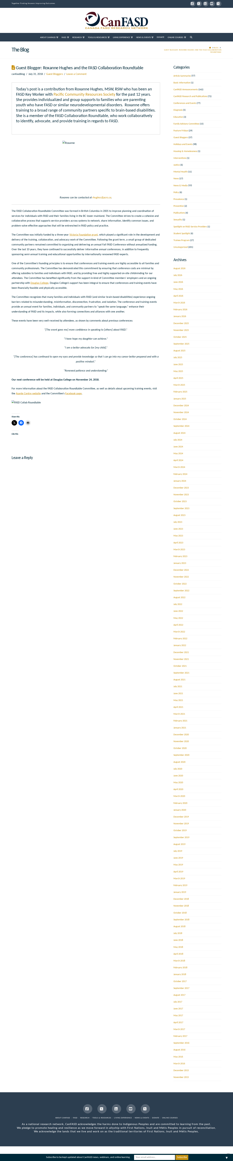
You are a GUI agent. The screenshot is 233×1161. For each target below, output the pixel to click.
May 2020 (178, 782)
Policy (176, 192)
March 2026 (179, 303)
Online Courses (170, 1118)
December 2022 (181, 570)
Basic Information (181, 83)
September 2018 (181, 919)
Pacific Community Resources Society (84, 95)
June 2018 (178, 940)
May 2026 (178, 289)
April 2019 (178, 872)
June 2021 (178, 693)
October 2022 (180, 584)
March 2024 (179, 467)
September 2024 (181, 426)
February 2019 (180, 885)
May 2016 (178, 1057)
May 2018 (178, 947)
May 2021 (178, 700)
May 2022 (178, 618)
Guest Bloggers (54, 74)
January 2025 (179, 399)
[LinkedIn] (205, 3)
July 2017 (177, 1002)
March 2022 (179, 632)
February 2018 (180, 967)
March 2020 (179, 796)
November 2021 (181, 659)
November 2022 (181, 577)
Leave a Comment (76, 74)
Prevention (178, 206)
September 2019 (181, 837)
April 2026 (178, 296)
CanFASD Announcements (185, 89)
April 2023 (178, 543)
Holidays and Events (182, 144)
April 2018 (178, 954)
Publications (179, 213)
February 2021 (180, 721)
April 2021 (178, 707)
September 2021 (181, 673)
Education (178, 117)
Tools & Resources (101, 1118)
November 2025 (181, 330)
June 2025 (178, 364)
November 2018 (181, 906)
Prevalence (178, 199)
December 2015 (181, 1070)
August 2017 (179, 995)
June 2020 (178, 776)
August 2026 (179, 268)
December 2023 (181, 488)
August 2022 (179, 597)
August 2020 (179, 762)
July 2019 (177, 851)
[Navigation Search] (191, 37)
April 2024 (178, 460)
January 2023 (179, 563)
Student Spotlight (181, 233)
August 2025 (179, 350)
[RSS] (218, 3)
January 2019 (179, 892)
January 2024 (179, 481)
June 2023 (178, 529)
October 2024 (180, 419)
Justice (176, 165)
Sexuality (177, 219)
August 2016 (179, 1050)
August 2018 (179, 926)
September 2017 (181, 988)
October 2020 (180, 748)
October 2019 (180, 830)
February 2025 (180, 392)
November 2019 (181, 823)
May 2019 (178, 865)
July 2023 (177, 522)
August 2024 (179, 433)
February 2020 (180, 803)
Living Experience (123, 1118)
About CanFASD (62, 1118)
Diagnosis (178, 110)
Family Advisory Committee (186, 124)
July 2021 (177, 686)
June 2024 (178, 447)
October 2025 (180, 337)
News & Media (180, 185)
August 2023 (179, 515)
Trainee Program (181, 240)
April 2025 (178, 378)
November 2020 (181, 741)
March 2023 (179, 549)
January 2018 (179, 974)
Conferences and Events (184, 103)
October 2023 (180, 501)
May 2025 (178, 371)
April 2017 (178, 1022)
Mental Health (180, 172)
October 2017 (180, 981)
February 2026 (180, 309)
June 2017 (178, 1008)
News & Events (142, 1118)
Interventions (179, 158)
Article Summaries (182, 76)
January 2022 (179, 645)
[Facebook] (192, 3)
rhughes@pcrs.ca (101, 197)
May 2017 (178, 1015)
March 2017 (179, 1029)
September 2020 (181, 755)
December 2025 (181, 323)
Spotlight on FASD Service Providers (190, 226)
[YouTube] (212, 3)
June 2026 (178, 282)
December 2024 (181, 405)
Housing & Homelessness (185, 151)
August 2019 (179, 844)
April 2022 (178, 625)
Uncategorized (180, 247)
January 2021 (179, 728)
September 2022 (181, 590)
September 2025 (181, 344)
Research (85, 1118)
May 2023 (178, 536)
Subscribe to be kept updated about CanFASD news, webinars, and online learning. (88, 1157)
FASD (75, 1118)
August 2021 (179, 679)
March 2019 (179, 878)
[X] (199, 3)
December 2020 (181, 734)
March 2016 (179, 1063)
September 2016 (181, 1043)
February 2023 (180, 556)
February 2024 (180, 474)
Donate (155, 1118)
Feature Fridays (180, 130)
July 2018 (177, 933)
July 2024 (177, 440)
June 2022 (178, 611)
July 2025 (177, 357)
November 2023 (181, 494)
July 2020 (177, 769)
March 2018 (179, 961)
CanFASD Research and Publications (190, 96)
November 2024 (181, 412)
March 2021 (179, 714)
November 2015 (181, 1077)
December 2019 (181, 817)
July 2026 (177, 275)
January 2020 (179, 810)
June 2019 (178, 858)
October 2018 (180, 913)
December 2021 (181, 652)
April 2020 (178, 789)
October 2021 (180, 666)
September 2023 (181, 508)
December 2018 (181, 899)
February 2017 (180, 1036)
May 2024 (178, 453)
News (176, 178)
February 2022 (180, 638)
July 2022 (177, 604)
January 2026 (179, 316)
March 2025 (179, 385)
